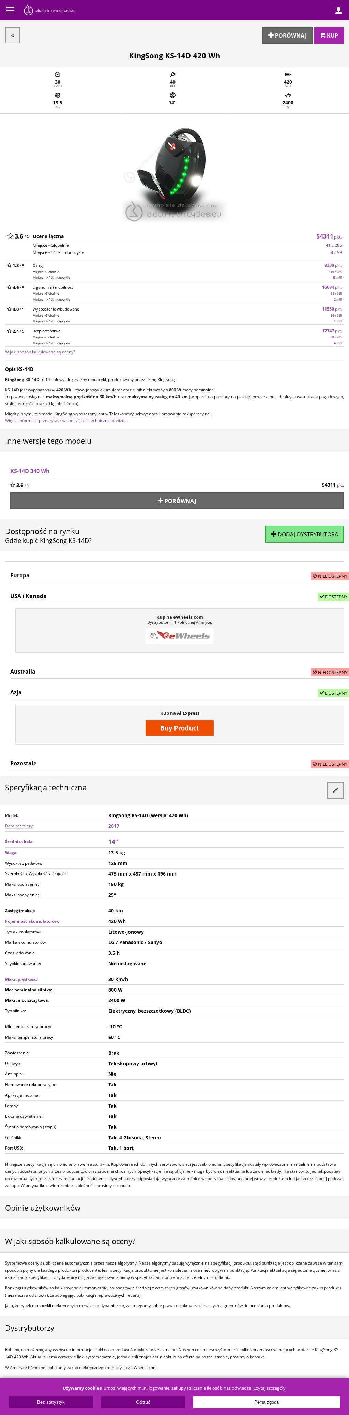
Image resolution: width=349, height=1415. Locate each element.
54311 (329, 236)
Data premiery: (19, 825)
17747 (332, 331)
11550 (332, 309)
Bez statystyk (51, 1402)
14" (113, 842)
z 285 (334, 245)
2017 (113, 826)
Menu (10, 10)
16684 (332, 287)
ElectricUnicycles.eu (49, 10)
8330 (333, 265)
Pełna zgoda (266, 1402)
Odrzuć (143, 1402)
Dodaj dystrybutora (307, 534)
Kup (331, 35)
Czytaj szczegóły (269, 1388)
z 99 (336, 252)
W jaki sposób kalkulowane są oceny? (40, 352)
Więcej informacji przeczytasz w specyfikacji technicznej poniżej (65, 420)
